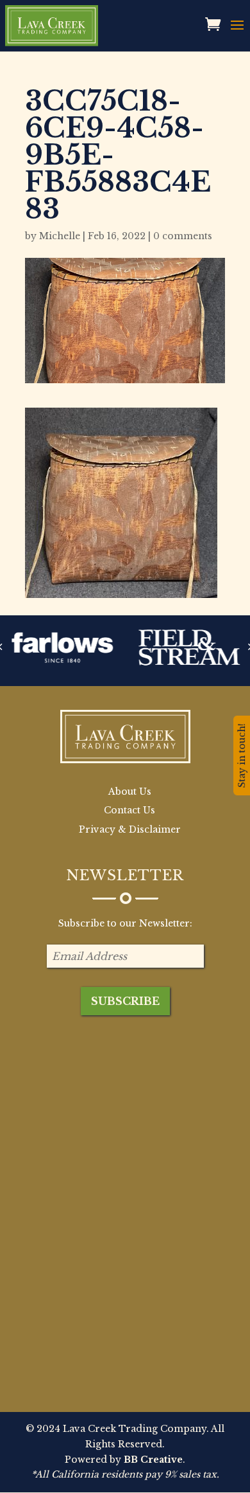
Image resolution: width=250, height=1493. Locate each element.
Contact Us (129, 810)
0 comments (182, 236)
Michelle (59, 236)
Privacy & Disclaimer (130, 829)
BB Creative (153, 1459)
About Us (129, 791)
